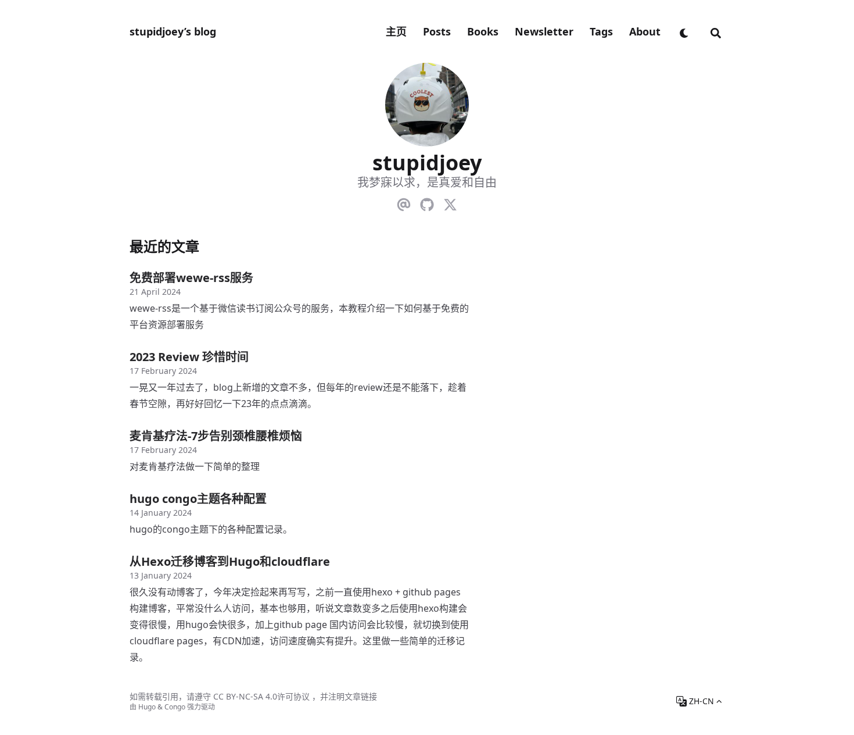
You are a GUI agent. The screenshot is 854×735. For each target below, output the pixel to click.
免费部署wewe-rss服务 (191, 278)
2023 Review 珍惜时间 (189, 357)
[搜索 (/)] (715, 31)
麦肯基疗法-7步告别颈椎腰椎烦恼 (216, 436)
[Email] (403, 202)
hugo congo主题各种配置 (198, 498)
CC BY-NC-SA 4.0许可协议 (261, 696)
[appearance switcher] (684, 31)
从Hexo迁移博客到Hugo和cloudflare (230, 561)
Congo (174, 707)
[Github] (427, 202)
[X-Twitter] (450, 202)
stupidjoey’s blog (173, 31)
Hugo (147, 707)
